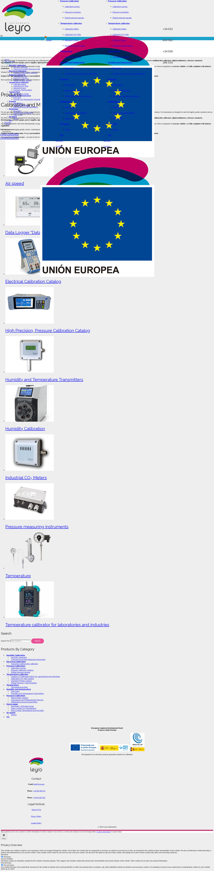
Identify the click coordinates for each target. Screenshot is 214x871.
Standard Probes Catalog (21, 681)
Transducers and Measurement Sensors (27, 700)
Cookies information (104, 832)
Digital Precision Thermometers (24, 683)
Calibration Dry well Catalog (22, 679)
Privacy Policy (36, 816)
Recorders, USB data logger (22, 706)
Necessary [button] (4, 854)
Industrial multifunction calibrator (24, 664)
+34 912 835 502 (39, 798)
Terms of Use (36, 810)
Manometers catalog (19, 698)
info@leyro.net (39, 784)
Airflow (14, 715)
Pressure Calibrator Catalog (22, 670)
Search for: (5, 641)
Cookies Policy (36, 823)
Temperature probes (19, 687)
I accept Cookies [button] (116, 832)
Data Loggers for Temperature (23, 708)
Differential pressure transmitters (24, 702)
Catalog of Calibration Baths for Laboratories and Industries (35, 676)
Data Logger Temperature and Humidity (27, 710)
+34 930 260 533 (39, 791)
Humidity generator (19, 657)
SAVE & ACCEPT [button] (8, 869)
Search (37, 641)
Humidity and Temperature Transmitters (27, 693)
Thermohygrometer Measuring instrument (28, 660)
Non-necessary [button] (6, 863)
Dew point (15, 691)
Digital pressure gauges (20, 672)
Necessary (7, 857)
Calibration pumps (18, 668)
